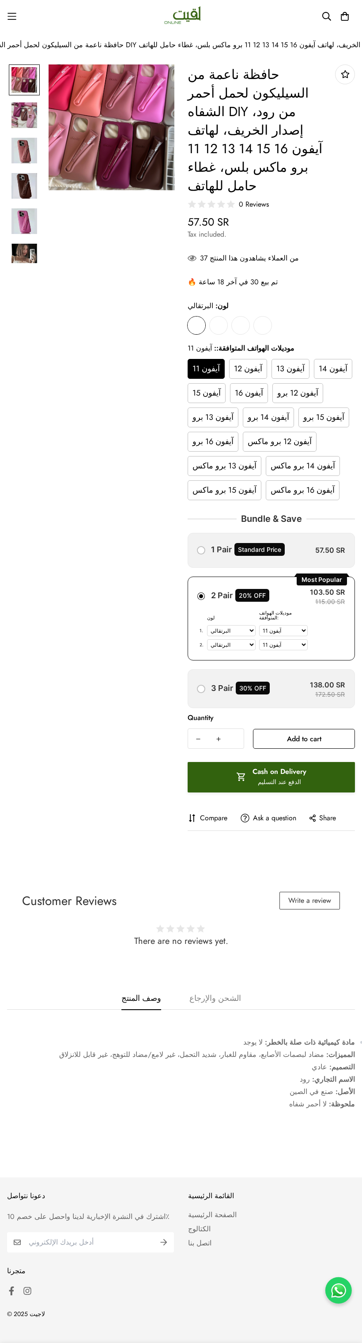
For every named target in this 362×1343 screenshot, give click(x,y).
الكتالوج (199, 1229)
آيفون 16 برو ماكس (303, 490)
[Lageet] (181, 16)
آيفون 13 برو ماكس (224, 466)
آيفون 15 (206, 393)
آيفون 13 (290, 368)
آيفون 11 (206, 368)
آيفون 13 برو (213, 417)
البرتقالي (196, 325)
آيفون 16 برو (213, 441)
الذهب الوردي (240, 325)
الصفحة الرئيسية (212, 1215)
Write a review (309, 900)
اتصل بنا (199, 1243)
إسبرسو (263, 325)
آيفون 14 (333, 368)
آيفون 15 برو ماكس (224, 490)
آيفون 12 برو (297, 393)
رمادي (218, 325)
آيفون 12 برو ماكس (280, 441)
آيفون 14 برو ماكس (303, 466)
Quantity (201, 718)
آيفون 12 (248, 368)
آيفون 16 (249, 393)
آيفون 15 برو (323, 417)
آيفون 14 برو (268, 417)
